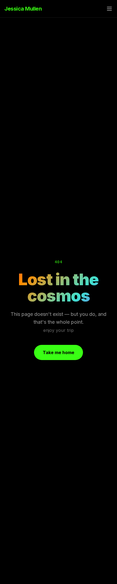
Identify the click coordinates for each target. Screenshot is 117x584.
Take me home (58, 352)
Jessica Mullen (23, 8)
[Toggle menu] (109, 8)
